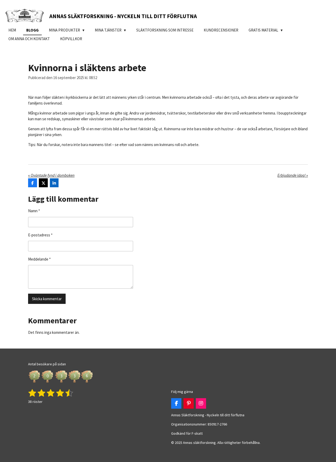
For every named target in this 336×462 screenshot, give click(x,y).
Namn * (34, 210)
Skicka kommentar (47, 298)
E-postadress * (40, 234)
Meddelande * (39, 259)
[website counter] (61, 382)
